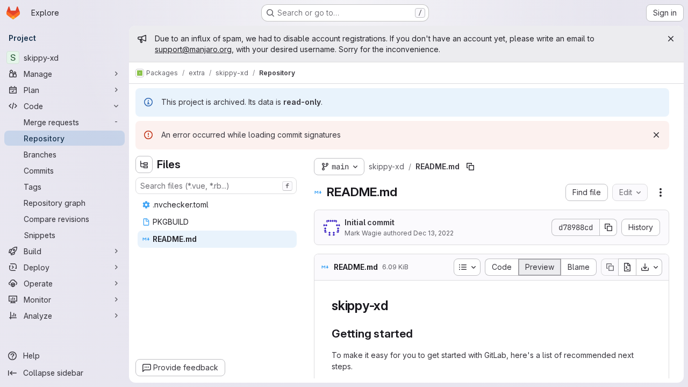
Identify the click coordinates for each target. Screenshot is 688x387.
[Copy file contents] (609, 267)
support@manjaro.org (193, 49)
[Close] (670, 38)
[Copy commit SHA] (608, 227)
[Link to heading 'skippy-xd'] (395, 305)
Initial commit (370, 222)
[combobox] (216, 185)
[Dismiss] (656, 134)
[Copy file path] (470, 166)
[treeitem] (217, 204)
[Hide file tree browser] (144, 164)
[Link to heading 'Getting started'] (419, 333)
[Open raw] (627, 267)
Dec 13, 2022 (433, 233)
